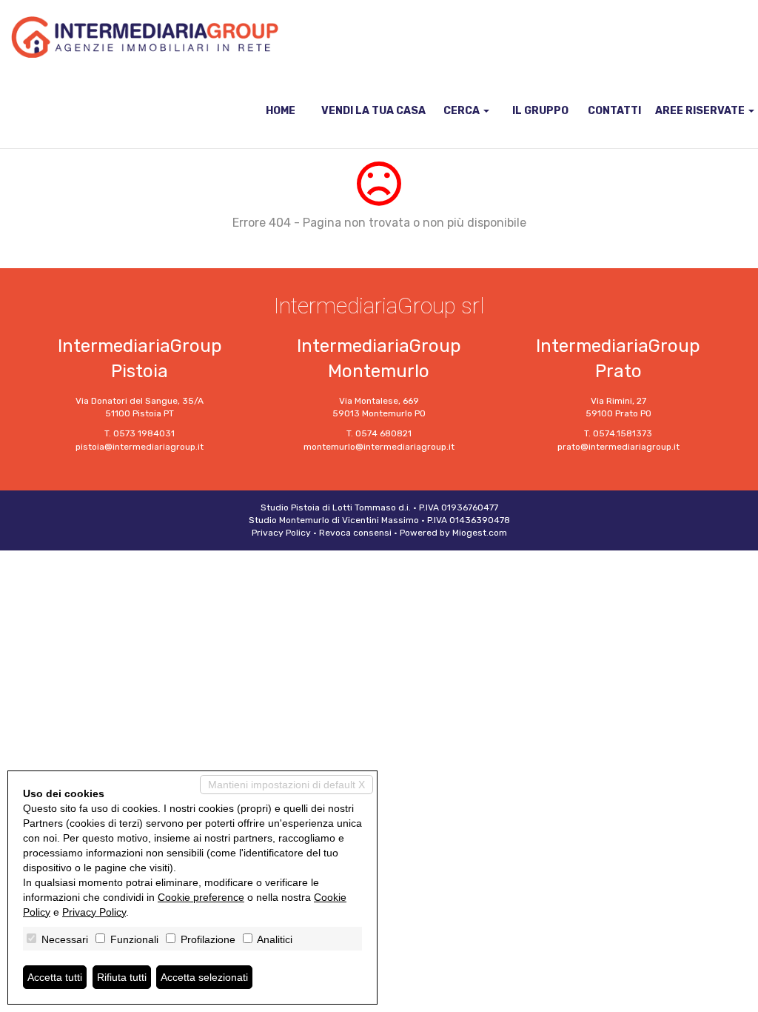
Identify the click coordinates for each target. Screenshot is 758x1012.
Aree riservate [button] (701, 110)
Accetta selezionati (204, 977)
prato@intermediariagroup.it (618, 447)
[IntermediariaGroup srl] (144, 37)
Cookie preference (201, 897)
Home (280, 110)
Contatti (614, 110)
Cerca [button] (462, 110)
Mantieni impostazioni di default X (286, 784)
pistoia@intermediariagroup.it (140, 447)
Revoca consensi (355, 532)
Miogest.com (479, 532)
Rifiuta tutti (122, 977)
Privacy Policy (281, 532)
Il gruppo (540, 110)
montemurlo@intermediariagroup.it (379, 447)
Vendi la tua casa (373, 110)
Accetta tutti (54, 977)
